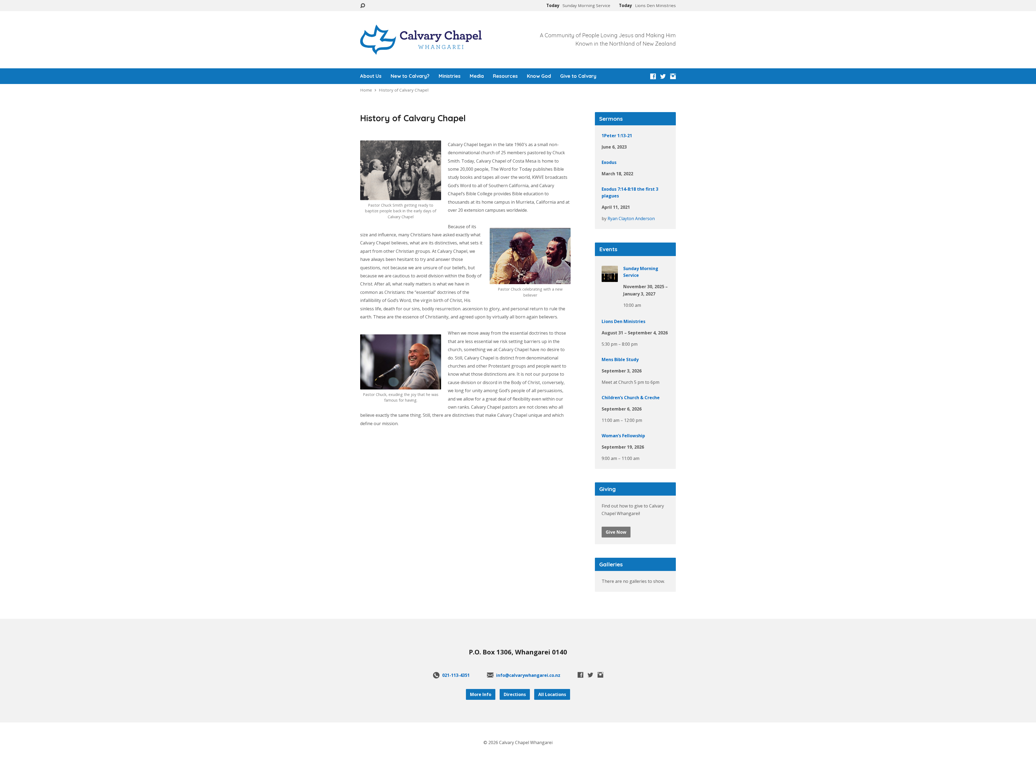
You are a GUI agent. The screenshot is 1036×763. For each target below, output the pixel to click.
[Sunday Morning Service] (610, 278)
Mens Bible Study (620, 359)
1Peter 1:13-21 (617, 136)
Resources (505, 76)
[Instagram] (673, 76)
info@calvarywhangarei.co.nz (528, 675)
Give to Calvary (578, 76)
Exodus (609, 162)
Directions (515, 694)
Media (477, 76)
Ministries (450, 76)
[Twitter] (663, 76)
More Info (480, 694)
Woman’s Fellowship (623, 436)
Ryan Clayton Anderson (631, 218)
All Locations (552, 694)
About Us (370, 76)
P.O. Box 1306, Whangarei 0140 (518, 651)
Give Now (616, 532)
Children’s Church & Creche (631, 398)
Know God (539, 76)
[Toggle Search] (362, 5)
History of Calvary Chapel (403, 90)
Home (366, 90)
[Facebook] (653, 76)
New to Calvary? (410, 76)
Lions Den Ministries (623, 321)
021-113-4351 (456, 675)
